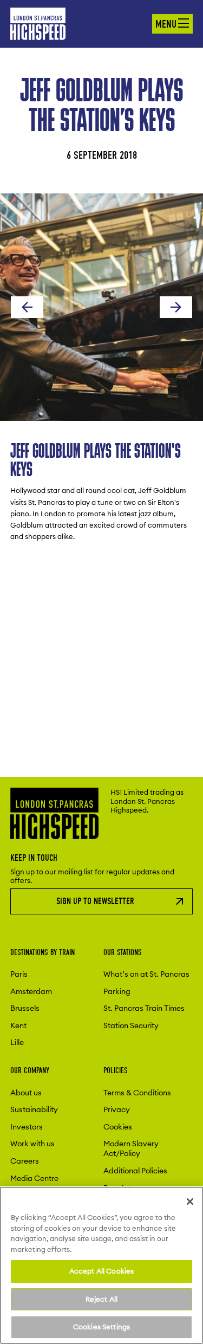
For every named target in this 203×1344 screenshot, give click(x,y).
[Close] (190, 1201)
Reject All (101, 1299)
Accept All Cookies (101, 1271)
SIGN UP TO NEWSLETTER (95, 901)
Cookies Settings (101, 1326)
